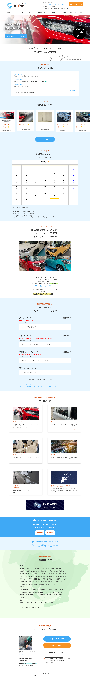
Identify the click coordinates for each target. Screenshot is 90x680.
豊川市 (64, 573)
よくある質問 (63, 12)
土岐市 (32, 602)
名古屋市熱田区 (33, 592)
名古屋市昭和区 (59, 589)
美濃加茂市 (53, 602)
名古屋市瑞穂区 (24, 592)
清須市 (51, 571)
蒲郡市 (26, 576)
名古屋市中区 (50, 589)
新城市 (40, 576)
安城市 (62, 576)
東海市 (21, 576)
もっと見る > (73, 90)
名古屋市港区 (59, 592)
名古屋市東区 (59, 595)
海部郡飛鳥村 (59, 579)
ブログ (81, 12)
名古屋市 (37, 568)
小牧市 (52, 568)
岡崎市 (44, 576)
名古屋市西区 (32, 589)
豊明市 (35, 576)
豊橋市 (55, 573)
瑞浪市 (41, 602)
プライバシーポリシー (45, 673)
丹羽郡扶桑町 (23, 573)
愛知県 (21, 565)
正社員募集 (16, 92)
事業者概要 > (21, 654)
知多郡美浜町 (49, 581)
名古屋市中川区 (42, 592)
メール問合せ (58, 645)
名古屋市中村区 (41, 589)
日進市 (27, 568)
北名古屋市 (23, 571)
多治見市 (22, 602)
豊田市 (50, 573)
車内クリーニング (42, 12)
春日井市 (22, 568)
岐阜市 (36, 602)
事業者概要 (73, 12)
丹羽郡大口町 (62, 571)
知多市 (65, 579)
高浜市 (21, 579)
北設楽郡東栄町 (33, 584)
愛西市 (42, 571)
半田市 (46, 573)
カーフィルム (30, 12)
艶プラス (42, 354)
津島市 (59, 573)
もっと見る (45, 139)
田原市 (30, 576)
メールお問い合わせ (77, 4)
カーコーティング (18, 12)
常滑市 (44, 579)
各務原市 (46, 602)
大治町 (29, 573)
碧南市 (40, 579)
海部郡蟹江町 (50, 579)
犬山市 (56, 571)
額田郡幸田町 (50, 576)
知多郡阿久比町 (40, 581)
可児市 (27, 602)
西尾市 (35, 579)
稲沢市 (33, 571)
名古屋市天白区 (32, 595)
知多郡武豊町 (31, 581)
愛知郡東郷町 (51, 584)
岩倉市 (28, 571)
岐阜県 (21, 600)
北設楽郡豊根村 (42, 584)
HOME (8, 12)
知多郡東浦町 (23, 581)
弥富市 (57, 576)
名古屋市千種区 (24, 589)
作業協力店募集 (24, 92)
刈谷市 (66, 576)
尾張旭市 (43, 568)
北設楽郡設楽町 (24, 584)
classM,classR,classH (34, 354)
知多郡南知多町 (58, 581)
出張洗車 (53, 12)
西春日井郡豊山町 (60, 568)
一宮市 (32, 568)
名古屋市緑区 (23, 595)
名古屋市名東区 (41, 595)
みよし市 (40, 573)
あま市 (47, 571)
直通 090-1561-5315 (58, 639)
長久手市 (34, 573)
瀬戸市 (48, 568)
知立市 (26, 579)
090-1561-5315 (50, 4)
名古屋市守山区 (51, 595)
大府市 (30, 579)
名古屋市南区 (51, 592)
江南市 (37, 571)
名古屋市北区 (23, 597)
